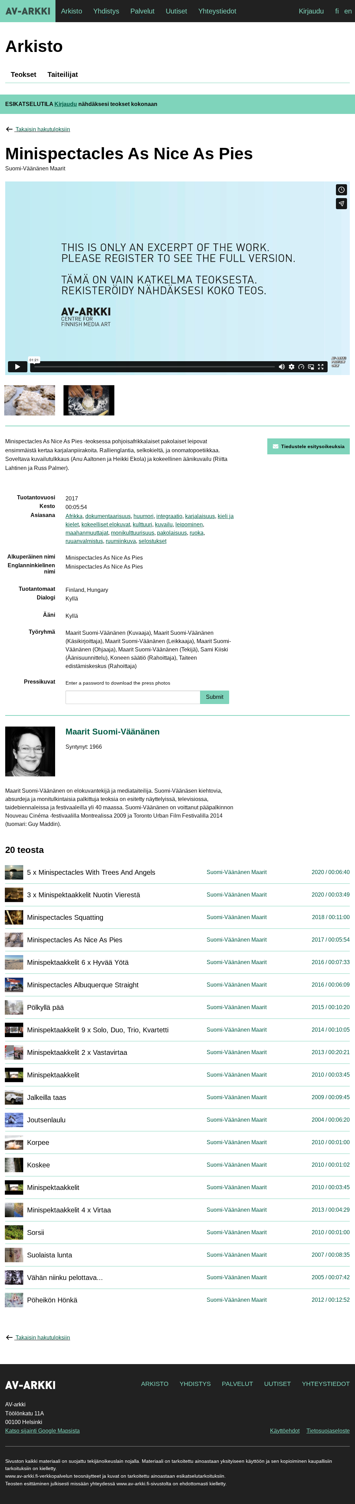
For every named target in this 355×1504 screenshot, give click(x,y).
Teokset (23, 74)
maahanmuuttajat (87, 533)
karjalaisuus (200, 516)
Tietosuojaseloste (328, 1431)
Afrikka (74, 516)
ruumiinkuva (121, 541)
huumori (143, 516)
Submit (214, 697)
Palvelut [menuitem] (142, 11)
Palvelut (237, 1384)
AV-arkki (27, 11)
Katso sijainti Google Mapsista (42, 1431)
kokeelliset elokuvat (105, 524)
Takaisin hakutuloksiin (43, 129)
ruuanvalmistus (84, 541)
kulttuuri (142, 524)
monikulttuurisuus (132, 533)
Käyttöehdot (285, 1431)
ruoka (197, 533)
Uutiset (277, 1384)
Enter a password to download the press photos (118, 683)
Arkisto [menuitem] (71, 11)
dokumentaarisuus (108, 516)
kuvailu (164, 524)
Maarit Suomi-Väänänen (113, 731)
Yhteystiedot (326, 1384)
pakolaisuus (172, 533)
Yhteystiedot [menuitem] (217, 11)
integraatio (169, 516)
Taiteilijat (62, 74)
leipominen (189, 524)
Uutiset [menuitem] (176, 11)
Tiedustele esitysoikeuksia (313, 446)
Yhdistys (195, 1384)
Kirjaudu (311, 11)
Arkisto (154, 1384)
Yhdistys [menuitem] (106, 11)
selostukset (152, 541)
